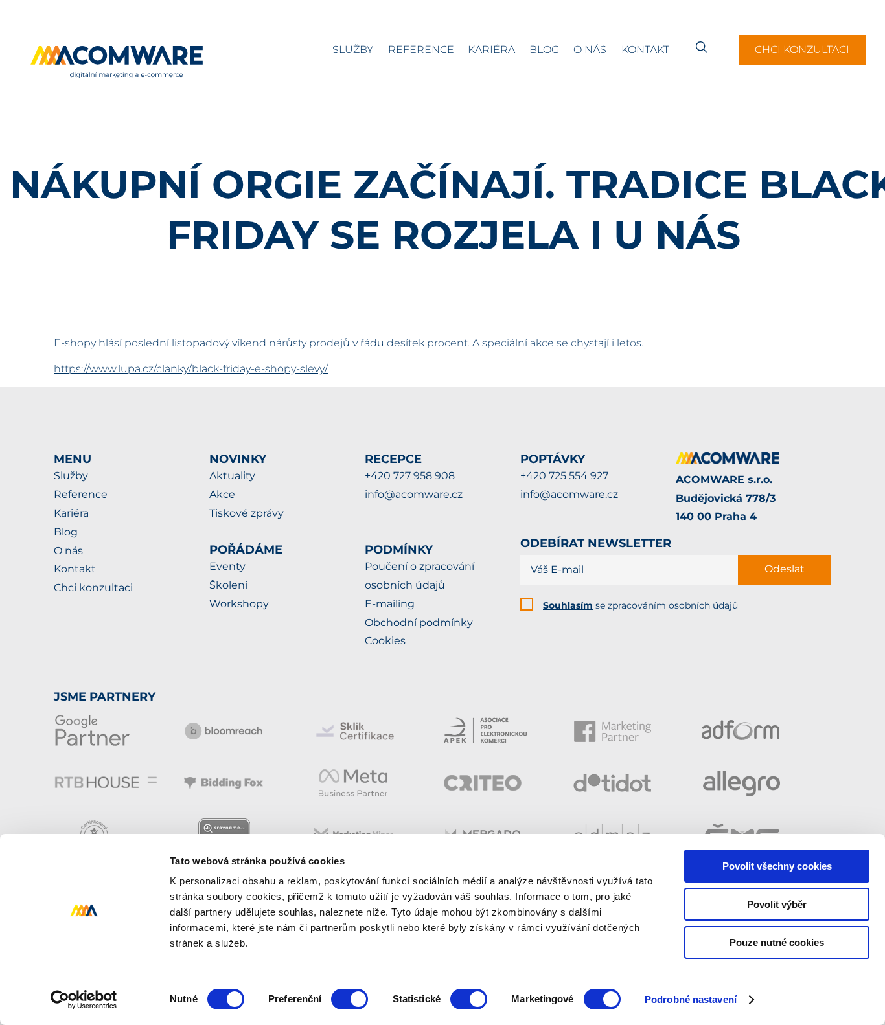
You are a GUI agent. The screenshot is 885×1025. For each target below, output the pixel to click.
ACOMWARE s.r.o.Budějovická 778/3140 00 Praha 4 (726, 498)
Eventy (227, 566)
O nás (589, 49)
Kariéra (491, 49)
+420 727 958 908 (410, 475)
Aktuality (232, 475)
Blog (544, 49)
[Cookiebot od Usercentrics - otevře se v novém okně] (84, 999)
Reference (421, 49)
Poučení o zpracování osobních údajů (419, 575)
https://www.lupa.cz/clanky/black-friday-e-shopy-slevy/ (191, 369)
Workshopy (239, 604)
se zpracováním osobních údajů (640, 605)
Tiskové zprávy (246, 513)
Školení (228, 585)
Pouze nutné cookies (777, 942)
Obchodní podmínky (419, 622)
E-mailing (390, 604)
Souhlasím (568, 605)
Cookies (385, 641)
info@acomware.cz (414, 494)
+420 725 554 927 (564, 475)
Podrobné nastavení (691, 999)
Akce (222, 494)
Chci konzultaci (802, 49)
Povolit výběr (777, 904)
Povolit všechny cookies (777, 866)
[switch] (349, 999)
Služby (352, 49)
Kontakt (645, 49)
